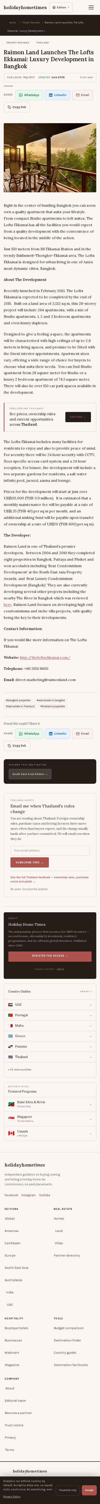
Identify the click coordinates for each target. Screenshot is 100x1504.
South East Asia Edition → (30, 774)
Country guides (65, 1353)
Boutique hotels (16, 1328)
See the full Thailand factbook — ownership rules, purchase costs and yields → (49, 879)
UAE (10, 1305)
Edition (63, 7)
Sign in (60, 968)
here (8, 604)
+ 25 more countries (19, 1069)
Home (12, 22)
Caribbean (12, 1243)
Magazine (12, 1365)
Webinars (12, 1353)
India (9, 1292)
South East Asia (16, 1268)
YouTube (44, 1195)
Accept (89, 1490)
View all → (86, 991)
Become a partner (18, 1413)
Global (10, 1219)
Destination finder (67, 1340)
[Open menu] (91, 7)
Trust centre (14, 1425)
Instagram (28, 1195)
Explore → (78, 416)
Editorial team (15, 1401)
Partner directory (67, 1255)
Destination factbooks (71, 1365)
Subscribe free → (30, 862)
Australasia (13, 1280)
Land (59, 1231)
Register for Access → (50, 955)
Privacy (10, 1438)
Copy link (19, 107)
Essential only (68, 1490)
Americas (12, 1231)
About (9, 1388)
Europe (10, 1255)
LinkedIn (60, 95)
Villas (59, 1243)
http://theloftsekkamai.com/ (45, 657)
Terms (9, 1450)
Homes (59, 1219)
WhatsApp (31, 95)
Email (85, 95)
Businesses (13, 1340)
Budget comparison (69, 1328)
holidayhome (25, 1165)
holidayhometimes (30, 1471)
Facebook (11, 1195)
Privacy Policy (11, 1496)
